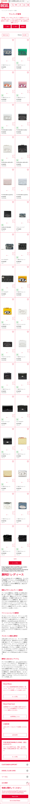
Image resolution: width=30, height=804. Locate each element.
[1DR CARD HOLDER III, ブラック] (7, 341)
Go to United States (15, 800)
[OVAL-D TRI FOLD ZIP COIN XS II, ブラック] (22, 535)
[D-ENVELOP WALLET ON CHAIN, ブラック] (7, 406)
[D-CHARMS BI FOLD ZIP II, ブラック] (22, 244)
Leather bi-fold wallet (6, 227)
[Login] (20, 4)
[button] (15, 1)
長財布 (23, 26)
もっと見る (15, 563)
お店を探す (15, 735)
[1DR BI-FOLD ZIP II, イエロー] (7, 308)
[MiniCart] (24, 4)
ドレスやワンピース (13, 621)
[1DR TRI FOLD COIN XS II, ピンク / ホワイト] (22, 82)
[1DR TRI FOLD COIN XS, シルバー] (22, 470)
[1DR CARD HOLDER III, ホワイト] (22, 308)
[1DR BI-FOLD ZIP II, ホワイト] (7, 146)
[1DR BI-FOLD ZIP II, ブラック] (22, 146)
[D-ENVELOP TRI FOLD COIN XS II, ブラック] (7, 438)
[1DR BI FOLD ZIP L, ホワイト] (22, 341)
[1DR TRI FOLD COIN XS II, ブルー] (7, 49)
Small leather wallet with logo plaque (9, 162)
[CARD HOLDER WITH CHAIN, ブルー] (7, 244)
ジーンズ (18, 662)
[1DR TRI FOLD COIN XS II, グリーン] (22, 49)
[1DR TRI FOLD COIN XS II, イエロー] (22, 276)
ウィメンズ (4, 10)
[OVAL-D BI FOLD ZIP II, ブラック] (7, 535)
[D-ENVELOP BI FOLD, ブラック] (22, 373)
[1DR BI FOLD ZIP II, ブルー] (22, 503)
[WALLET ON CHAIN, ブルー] (22, 211)
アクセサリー (11, 10)
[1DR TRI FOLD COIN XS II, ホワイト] (7, 114)
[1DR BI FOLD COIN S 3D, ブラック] (7, 211)
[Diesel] (4, 5)
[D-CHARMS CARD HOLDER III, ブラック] (7, 276)
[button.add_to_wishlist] (13, 40)
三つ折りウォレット (5, 65)
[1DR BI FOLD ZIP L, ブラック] (7, 373)
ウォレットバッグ (20, 227)
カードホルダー (4, 259)
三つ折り (15, 26)
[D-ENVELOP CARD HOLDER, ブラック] (22, 406)
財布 (16, 10)
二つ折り (7, 26)
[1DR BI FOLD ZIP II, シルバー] (7, 503)
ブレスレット (13, 627)
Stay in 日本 (15, 796)
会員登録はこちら (15, 716)
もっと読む (15, 696)
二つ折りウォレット (20, 259)
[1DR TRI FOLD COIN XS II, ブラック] (22, 114)
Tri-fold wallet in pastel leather (8, 194)
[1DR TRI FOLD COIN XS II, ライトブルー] (22, 179)
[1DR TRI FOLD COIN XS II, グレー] (7, 82)
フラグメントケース (20, 324)
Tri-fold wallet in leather (6, 129)
